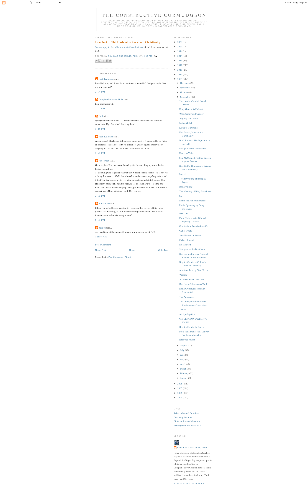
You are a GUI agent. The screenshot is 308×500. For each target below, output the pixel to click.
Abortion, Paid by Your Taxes (193, 270)
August (184, 345)
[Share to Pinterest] (110, 61)
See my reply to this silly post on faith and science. (119, 47)
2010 (180, 74)
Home (132, 250)
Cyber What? (185, 230)
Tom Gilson (104, 203)
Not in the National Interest (192, 200)
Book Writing (185, 186)
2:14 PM (100, 91)
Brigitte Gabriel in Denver (191, 327)
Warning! (183, 274)
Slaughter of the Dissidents (192, 249)
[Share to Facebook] (107, 61)
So (180, 196)
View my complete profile (189, 484)
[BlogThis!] (100, 61)
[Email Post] (155, 56)
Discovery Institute (183, 417)
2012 (180, 65)
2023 (180, 46)
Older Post (163, 250)
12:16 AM (101, 236)
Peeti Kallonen (106, 78)
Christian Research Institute (187, 421)
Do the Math (185, 244)
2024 (180, 41)
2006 (180, 392)
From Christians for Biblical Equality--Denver (192, 219)
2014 (180, 55)
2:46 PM (100, 128)
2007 (180, 388)
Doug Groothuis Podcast (191, 109)
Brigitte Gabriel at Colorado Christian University (192, 263)
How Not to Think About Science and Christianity (195, 167)
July (182, 350)
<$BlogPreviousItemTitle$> (187, 425)
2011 (180, 69)
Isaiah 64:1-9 (185, 123)
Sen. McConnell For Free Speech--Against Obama (195, 159)
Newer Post (100, 250)
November (185, 87)
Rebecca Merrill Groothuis (186, 413)
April (183, 364)
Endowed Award (187, 339)
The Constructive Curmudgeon (154, 15)
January (184, 378)
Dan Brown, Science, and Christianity (191, 134)
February (184, 373)
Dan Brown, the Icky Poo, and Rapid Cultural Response (193, 255)
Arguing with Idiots (188, 118)
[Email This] (97, 61)
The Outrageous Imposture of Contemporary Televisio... (193, 303)
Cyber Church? (186, 240)
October (184, 92)
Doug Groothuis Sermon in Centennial (192, 290)
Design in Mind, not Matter (192, 148)
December (185, 82)
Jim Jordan (104, 160)
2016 (180, 51)
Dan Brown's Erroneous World (193, 284)
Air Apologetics (187, 314)
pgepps (102, 227)
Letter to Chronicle (188, 127)
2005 (180, 397)
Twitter (182, 309)
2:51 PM (100, 153)
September (185, 96)
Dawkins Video (186, 153)
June (182, 354)
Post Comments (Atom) (119, 256)
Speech (182, 174)
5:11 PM (100, 219)
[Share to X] (103, 61)
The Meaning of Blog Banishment (195, 191)
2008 (180, 383)
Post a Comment (103, 244)
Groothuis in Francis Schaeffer (193, 226)
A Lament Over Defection (191, 279)
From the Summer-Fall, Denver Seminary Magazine (194, 333)
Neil (101, 116)
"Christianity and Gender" (191, 113)
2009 (180, 79)
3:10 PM (100, 195)
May (182, 359)
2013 (180, 60)
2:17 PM (100, 108)
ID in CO (183, 213)
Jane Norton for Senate (190, 235)
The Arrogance (186, 296)
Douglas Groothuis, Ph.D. (111, 99)
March (183, 368)
